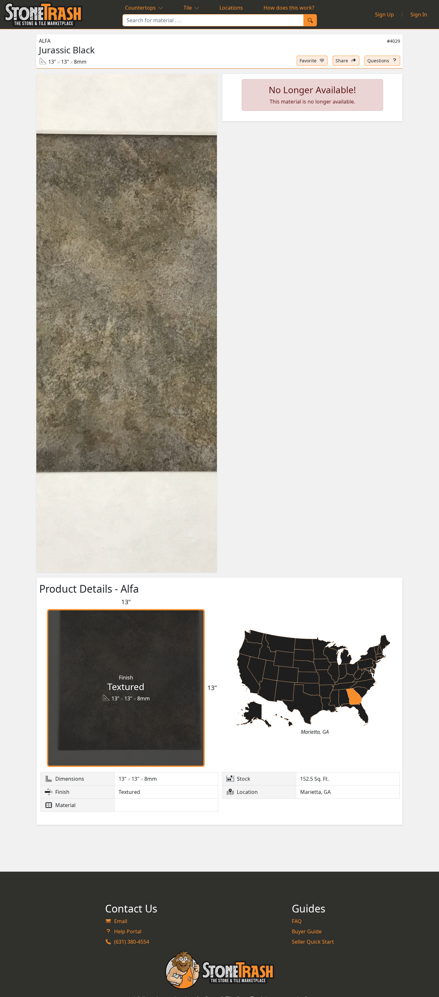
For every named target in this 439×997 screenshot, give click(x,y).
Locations (231, 7)
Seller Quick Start (313, 941)
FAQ (297, 921)
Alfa (44, 40)
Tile (188, 7)
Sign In (418, 14)
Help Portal (127, 931)
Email (120, 921)
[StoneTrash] (219, 970)
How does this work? (289, 7)
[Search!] (310, 20)
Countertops (140, 7)
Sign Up (384, 14)
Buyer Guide (307, 931)
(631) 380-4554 (131, 941)
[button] (126, 323)
